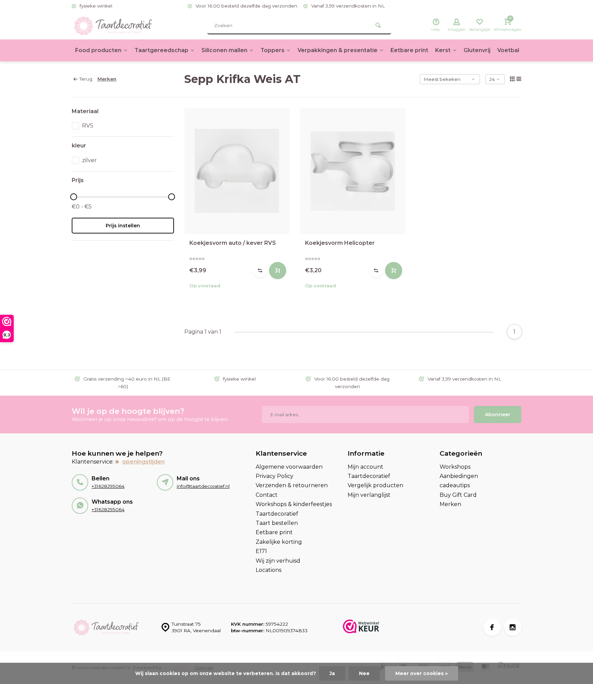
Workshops (455, 467)
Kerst (443, 50)
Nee (364, 673)
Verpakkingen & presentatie (337, 50)
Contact (267, 495)
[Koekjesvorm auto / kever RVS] (237, 171)
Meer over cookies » (421, 673)
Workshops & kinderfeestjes (294, 504)
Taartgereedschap (161, 50)
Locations (268, 570)
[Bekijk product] (277, 270)
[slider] (73, 196)
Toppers (272, 50)
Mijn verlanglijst (369, 495)
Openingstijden (143, 461)
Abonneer (497, 414)
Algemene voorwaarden (289, 467)
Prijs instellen (123, 226)
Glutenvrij (477, 50)
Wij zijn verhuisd (278, 560)
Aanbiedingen (459, 476)
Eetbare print (409, 50)
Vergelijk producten (375, 485)
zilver (89, 160)
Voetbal (508, 50)
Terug (85, 79)
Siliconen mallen (224, 50)
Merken (106, 79)
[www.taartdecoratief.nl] (113, 25)
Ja (332, 673)
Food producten (98, 50)
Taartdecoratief (277, 514)
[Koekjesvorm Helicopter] (353, 171)
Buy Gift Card (458, 495)
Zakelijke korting (279, 542)
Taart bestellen (277, 523)
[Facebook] (492, 627)
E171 (261, 551)
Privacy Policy (274, 476)
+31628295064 (108, 486)
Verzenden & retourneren (292, 485)
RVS (87, 125)
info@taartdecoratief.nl (203, 486)
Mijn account (365, 467)
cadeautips (455, 485)
